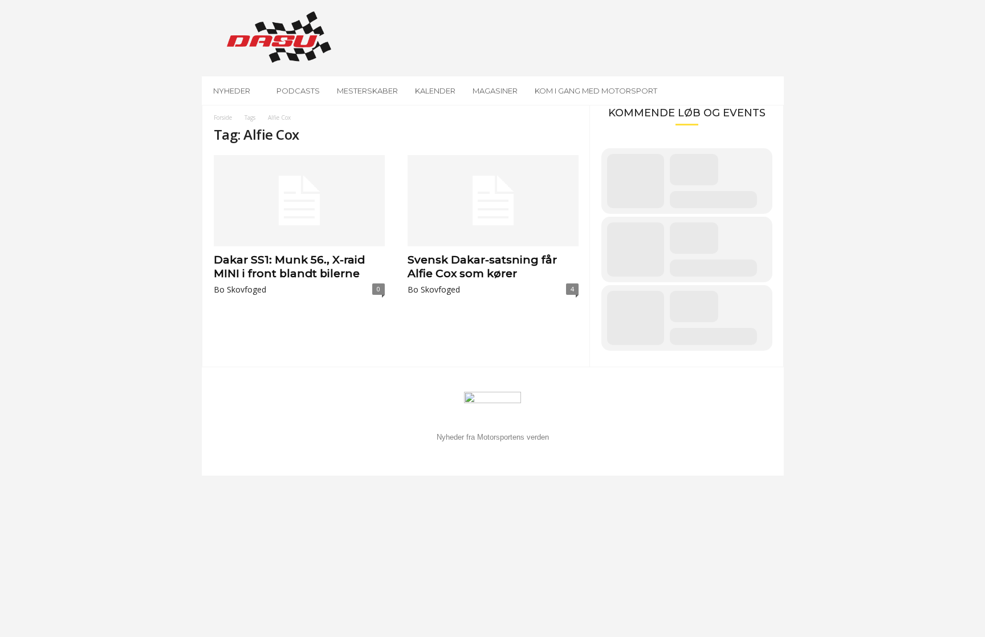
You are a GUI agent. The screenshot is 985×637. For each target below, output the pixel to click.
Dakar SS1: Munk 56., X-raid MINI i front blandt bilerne (289, 266)
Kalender (435, 90)
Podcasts (298, 90)
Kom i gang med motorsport (596, 90)
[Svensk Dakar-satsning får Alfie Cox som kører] (493, 200)
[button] (766, 90)
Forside (223, 117)
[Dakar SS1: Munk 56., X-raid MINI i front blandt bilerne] (299, 200)
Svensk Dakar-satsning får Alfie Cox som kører (482, 266)
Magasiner (495, 90)
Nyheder (231, 90)
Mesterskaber (367, 90)
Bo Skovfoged (240, 289)
